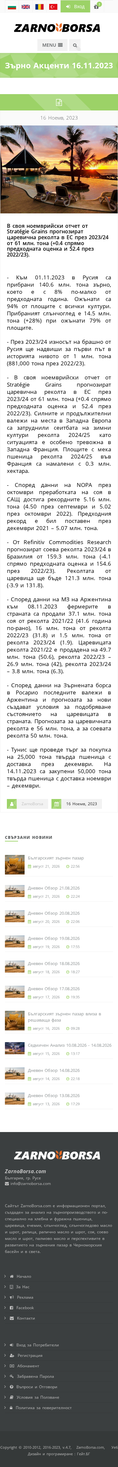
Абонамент (26, 1366)
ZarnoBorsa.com (90, 1447)
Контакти (24, 1318)
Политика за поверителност (42, 1407)
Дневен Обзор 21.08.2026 (54, 888)
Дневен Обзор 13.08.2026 (54, 1095)
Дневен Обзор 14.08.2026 (54, 1070)
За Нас (21, 1287)
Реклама (23, 1297)
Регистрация (28, 1355)
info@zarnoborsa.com (30, 1183)
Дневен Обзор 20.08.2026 (54, 913)
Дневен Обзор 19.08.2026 (54, 938)
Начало (22, 1276)
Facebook (23, 1307)
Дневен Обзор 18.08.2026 (54, 963)
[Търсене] (75, 45)
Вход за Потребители (36, 1345)
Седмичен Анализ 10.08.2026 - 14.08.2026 (69, 1045)
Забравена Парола (34, 1376)
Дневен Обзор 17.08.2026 (54, 989)
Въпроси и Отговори (35, 1387)
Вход (77, 6)
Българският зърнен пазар (56, 858)
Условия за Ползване (36, 1397)
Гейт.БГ (83, 1453)
